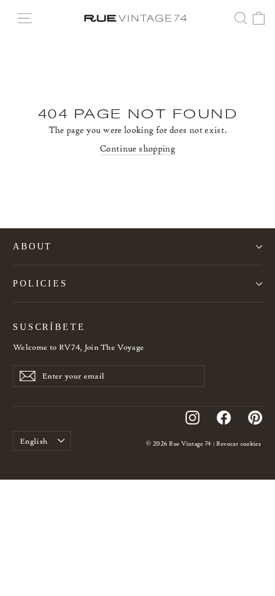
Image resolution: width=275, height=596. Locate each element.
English (33, 441)
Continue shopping (137, 148)
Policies (40, 283)
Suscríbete (49, 327)
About (32, 246)
